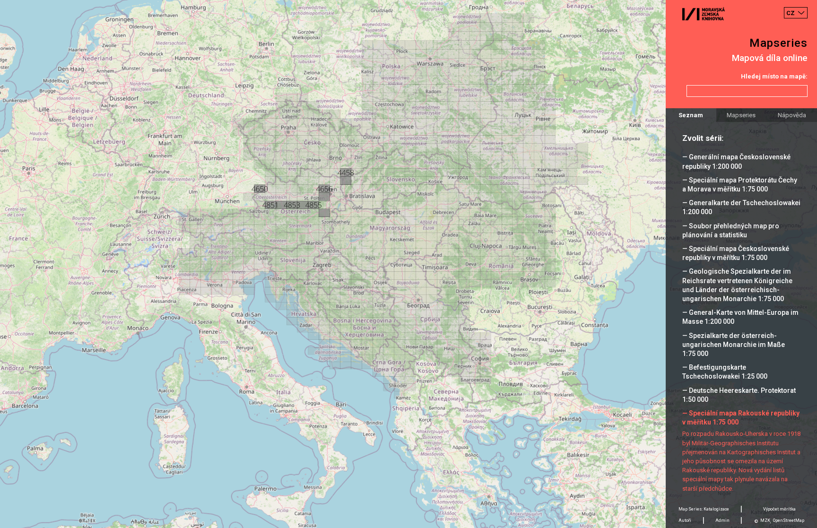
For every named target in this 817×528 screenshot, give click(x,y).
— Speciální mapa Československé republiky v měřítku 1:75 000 (735, 253)
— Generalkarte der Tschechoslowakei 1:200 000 (741, 207)
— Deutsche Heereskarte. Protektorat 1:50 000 (739, 395)
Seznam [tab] (690, 115)
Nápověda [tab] (792, 115)
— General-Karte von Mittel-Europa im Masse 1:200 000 (740, 317)
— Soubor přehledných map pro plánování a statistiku (730, 230)
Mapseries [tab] (741, 115)
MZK (765, 520)
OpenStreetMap (788, 520)
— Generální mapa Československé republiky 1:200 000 (736, 161)
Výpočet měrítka (779, 509)
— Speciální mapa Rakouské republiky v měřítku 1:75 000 (741, 417)
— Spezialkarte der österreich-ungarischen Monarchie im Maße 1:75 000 (733, 344)
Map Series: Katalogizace (703, 509)
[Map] (408, 264)
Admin (722, 520)
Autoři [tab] (684, 520)
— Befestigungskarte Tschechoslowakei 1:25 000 (724, 372)
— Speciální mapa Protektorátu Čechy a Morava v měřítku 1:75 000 (739, 184)
